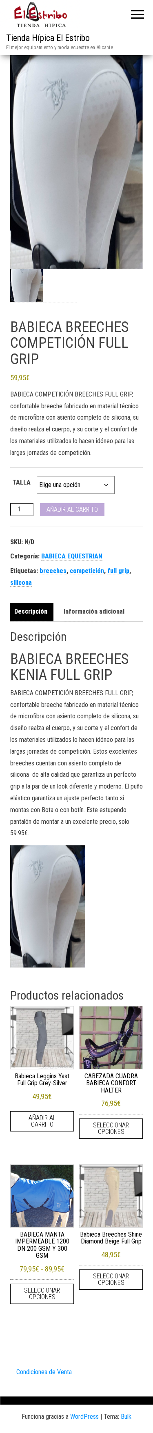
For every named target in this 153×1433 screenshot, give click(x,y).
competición (87, 571)
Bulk (126, 1416)
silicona (21, 582)
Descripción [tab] (30, 611)
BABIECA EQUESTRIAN (71, 556)
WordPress (84, 1416)
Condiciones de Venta (44, 1372)
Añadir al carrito (72, 509)
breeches (53, 571)
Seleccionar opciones (111, 1128)
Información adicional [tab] (94, 611)
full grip (118, 571)
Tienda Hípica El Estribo (48, 38)
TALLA (22, 482)
